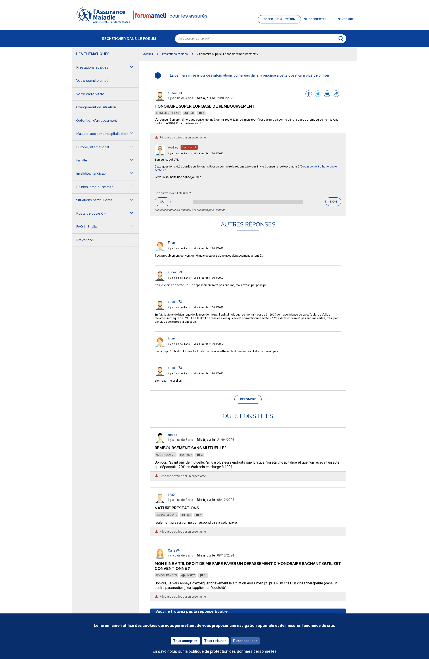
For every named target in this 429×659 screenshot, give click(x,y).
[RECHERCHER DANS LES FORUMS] (341, 38)
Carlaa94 (174, 550)
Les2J (172, 495)
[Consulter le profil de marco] (160, 441)
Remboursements (166, 515)
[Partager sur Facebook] (308, 94)
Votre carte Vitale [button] (90, 94)
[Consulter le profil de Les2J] (160, 502)
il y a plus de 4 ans (179, 153)
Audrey (173, 147)
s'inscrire (346, 19)
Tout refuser (215, 641)
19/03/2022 (208, 373)
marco (172, 435)
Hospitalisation (165, 455)
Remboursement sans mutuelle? (191, 448)
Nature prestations (177, 508)
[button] (214, 23)
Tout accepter (185, 641)
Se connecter (315, 19)
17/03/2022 (208, 248)
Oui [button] (165, 201)
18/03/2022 (208, 277)
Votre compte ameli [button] (92, 81)
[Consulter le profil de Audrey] (160, 154)
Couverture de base (168, 113)
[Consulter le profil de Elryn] (160, 250)
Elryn (171, 243)
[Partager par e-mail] (327, 94)
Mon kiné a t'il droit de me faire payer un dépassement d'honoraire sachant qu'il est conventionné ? (248, 566)
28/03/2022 (208, 153)
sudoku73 (175, 93)
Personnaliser (245, 641)
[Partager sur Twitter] (318, 94)
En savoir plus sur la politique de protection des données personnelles (215, 651)
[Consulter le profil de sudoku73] (160, 100)
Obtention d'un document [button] (96, 121)
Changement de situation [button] (96, 107)
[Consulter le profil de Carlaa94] (160, 557)
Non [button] (335, 203)
